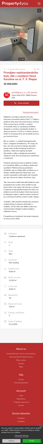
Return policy (21, 360)
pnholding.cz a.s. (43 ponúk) (24, 92)
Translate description (30, 112)
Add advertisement (21, 382)
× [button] (41, 425)
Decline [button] (11, 441)
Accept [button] (31, 441)
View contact (23, 103)
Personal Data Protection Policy (21, 357)
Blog (21, 367)
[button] (40, 34)
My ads (21, 405)
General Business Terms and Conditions (21, 353)
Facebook (21, 421)
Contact (21, 363)
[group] (21, 34)
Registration (21, 399)
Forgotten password (21, 402)
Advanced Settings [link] (22, 436)
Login (21, 395)
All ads (21, 379)
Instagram (21, 418)
